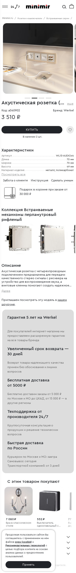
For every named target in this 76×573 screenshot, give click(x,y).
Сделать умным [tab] (62, 180)
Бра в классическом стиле (18, 524)
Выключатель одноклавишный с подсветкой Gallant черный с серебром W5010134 (49, 525)
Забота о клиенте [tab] (15, 180)
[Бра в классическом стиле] (18, 501)
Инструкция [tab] (39, 180)
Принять (28, 564)
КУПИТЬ (32, 129)
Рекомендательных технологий (25, 545)
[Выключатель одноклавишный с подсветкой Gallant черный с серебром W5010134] (49, 501)
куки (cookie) (23, 542)
